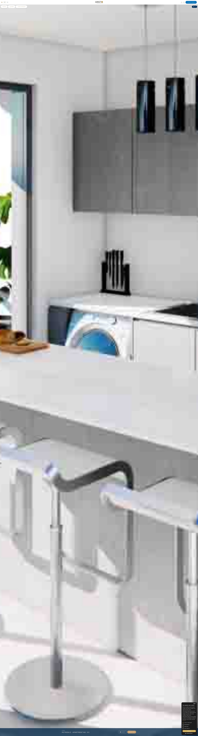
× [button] (195, 703)
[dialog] (189, 718)
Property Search (191, 2)
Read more (184, 720)
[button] (189, 733)
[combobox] (194, 703)
